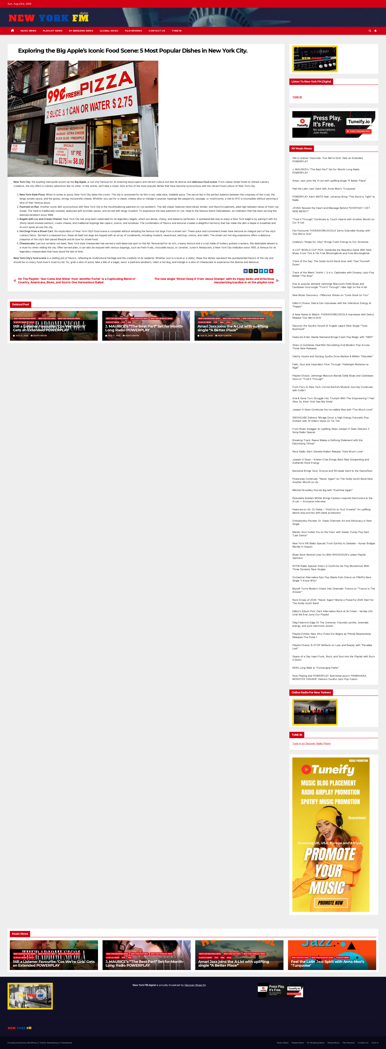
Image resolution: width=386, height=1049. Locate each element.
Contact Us (157, 30)
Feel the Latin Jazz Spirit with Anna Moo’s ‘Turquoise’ (324, 188)
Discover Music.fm (195, 985)
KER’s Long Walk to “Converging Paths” (315, 667)
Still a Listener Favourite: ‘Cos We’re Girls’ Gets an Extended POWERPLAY (49, 328)
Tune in (177, 30)
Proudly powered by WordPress (23, 1042)
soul (228, 322)
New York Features (46, 318)
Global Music (109, 30)
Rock (31, 322)
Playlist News (53, 30)
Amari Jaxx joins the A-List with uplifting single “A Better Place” (233, 328)
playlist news (20, 322)
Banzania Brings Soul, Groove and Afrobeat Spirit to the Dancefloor (332, 470)
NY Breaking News (81, 30)
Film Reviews (133, 30)
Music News (28, 30)
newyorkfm (40, 335)
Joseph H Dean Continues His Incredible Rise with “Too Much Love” (332, 409)
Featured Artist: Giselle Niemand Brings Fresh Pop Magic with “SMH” (332, 337)
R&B (129, 322)
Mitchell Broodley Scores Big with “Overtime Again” (322, 490)
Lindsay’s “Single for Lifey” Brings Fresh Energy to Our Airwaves (330, 241)
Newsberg (52, 1042)
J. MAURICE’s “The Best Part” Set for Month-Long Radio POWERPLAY (144, 328)
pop (123, 322)
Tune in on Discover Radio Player (311, 743)
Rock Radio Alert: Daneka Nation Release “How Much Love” (327, 451)
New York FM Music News (69, 318)
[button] (370, 30)
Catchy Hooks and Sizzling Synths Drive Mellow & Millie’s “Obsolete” (332, 356)
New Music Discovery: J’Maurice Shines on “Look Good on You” (330, 295)
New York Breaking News (25, 318)
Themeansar (66, 1042)
